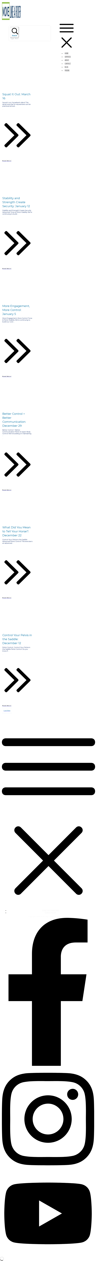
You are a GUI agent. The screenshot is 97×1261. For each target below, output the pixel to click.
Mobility (83, 1)
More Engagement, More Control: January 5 (16, 310)
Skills (88, 1)
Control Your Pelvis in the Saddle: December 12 (17, 639)
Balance (73, 1)
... (15, 106)
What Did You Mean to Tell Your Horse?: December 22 (16, 531)
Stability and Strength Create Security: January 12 (16, 202)
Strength (93, 1)
